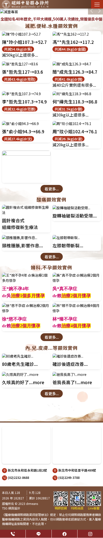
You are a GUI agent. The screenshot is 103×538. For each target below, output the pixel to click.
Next (99, 11)
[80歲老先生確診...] (26, 356)
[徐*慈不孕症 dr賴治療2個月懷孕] (26, 308)
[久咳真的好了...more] (26, 374)
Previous (92, 11)
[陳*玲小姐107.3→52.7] (26, 34)
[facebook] (64, 534)
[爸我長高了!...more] (76, 374)
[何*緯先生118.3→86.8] (76, 94)
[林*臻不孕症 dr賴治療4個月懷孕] (76, 308)
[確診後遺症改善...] (76, 356)
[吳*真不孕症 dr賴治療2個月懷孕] (76, 278)
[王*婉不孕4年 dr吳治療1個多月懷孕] (26, 278)
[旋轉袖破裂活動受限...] (76, 207)
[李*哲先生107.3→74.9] (26, 94)
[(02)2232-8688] (13, 534)
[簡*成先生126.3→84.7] (76, 64)
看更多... (51, 188)
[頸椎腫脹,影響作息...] (26, 237)
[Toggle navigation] (97, 4)
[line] (38, 534)
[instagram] (90, 534)
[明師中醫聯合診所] (25, 4)
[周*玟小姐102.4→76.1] (76, 124)
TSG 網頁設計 (11, 508)
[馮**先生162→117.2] (76, 34)
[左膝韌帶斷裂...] (76, 237)
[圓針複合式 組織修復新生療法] (26, 210)
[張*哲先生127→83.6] (26, 64)
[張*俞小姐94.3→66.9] (26, 124)
